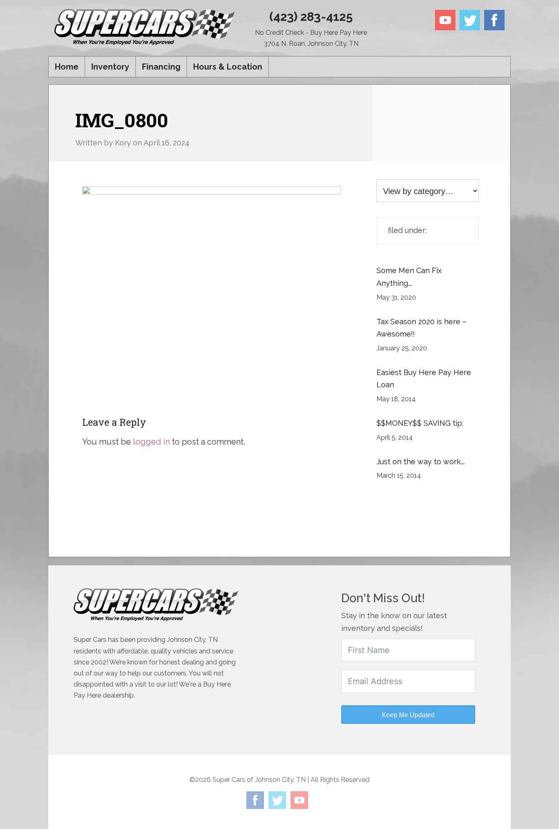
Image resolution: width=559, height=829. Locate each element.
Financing (161, 67)
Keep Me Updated (408, 715)
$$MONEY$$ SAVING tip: (419, 423)
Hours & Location (227, 67)
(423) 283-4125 (311, 16)
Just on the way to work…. (420, 461)
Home (67, 67)
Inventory (110, 67)
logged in (151, 442)
